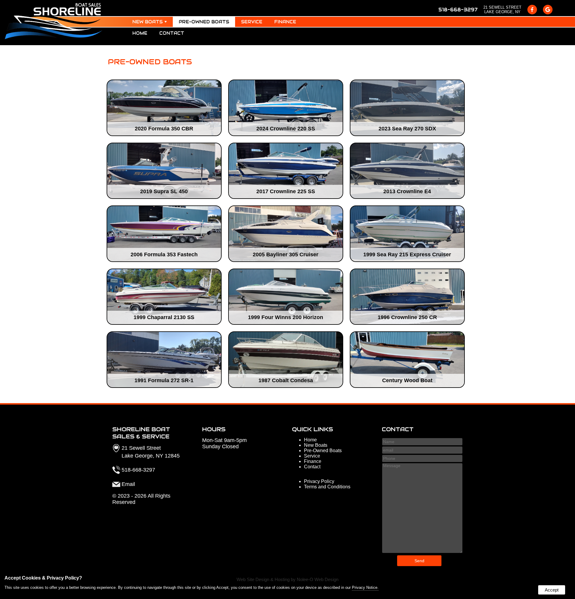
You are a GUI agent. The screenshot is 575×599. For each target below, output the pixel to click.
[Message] (422, 551)
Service (251, 22)
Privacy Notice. (365, 587)
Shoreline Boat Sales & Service (141, 433)
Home (139, 33)
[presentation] (532, 9)
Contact (171, 33)
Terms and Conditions (327, 486)
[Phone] (422, 458)
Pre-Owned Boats (204, 22)
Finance (285, 22)
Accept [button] (552, 589)
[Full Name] (422, 441)
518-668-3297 (457, 10)
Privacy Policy (319, 481)
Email (128, 484)
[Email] (422, 449)
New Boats (147, 22)
